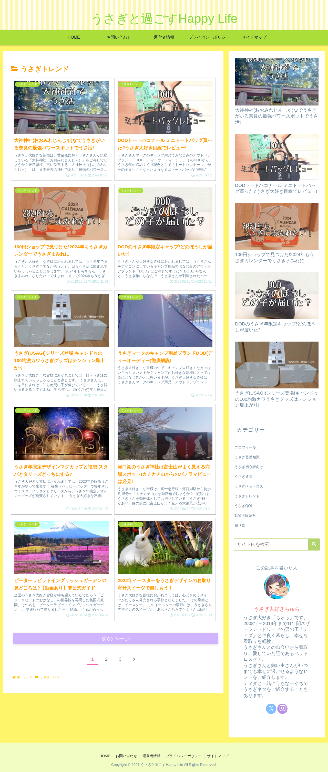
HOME (104, 756)
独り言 (239, 525)
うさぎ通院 (243, 476)
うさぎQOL (243, 506)
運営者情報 (151, 756)
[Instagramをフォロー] (282, 709)
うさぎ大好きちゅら (277, 609)
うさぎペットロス (248, 486)
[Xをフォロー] (271, 709)
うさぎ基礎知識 (247, 457)
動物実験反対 (245, 515)
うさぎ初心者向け (248, 467)
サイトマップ (218, 756)
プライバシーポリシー (184, 756)
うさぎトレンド (247, 496)
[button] (314, 544)
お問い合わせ (126, 756)
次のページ (115, 638)
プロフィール (245, 447)
